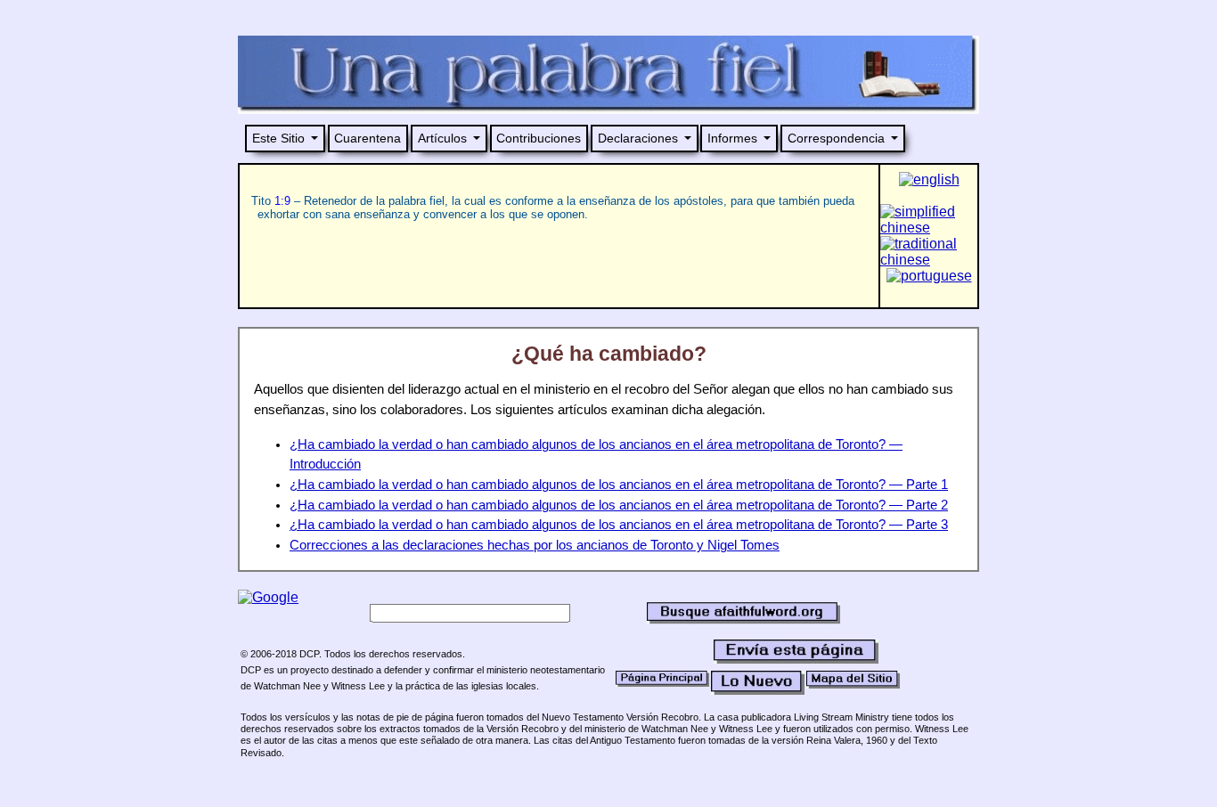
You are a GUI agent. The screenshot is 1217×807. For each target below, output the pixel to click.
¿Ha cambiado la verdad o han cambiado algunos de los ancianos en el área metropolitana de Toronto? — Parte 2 (619, 505)
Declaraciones (638, 138)
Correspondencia (836, 138)
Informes (732, 138)
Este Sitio (278, 138)
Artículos (442, 138)
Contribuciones (538, 138)
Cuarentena (367, 138)
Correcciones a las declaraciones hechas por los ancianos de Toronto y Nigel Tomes (535, 545)
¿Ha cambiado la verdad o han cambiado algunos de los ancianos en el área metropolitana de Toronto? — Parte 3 (619, 525)
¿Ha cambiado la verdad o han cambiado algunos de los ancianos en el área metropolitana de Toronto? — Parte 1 (619, 484)
